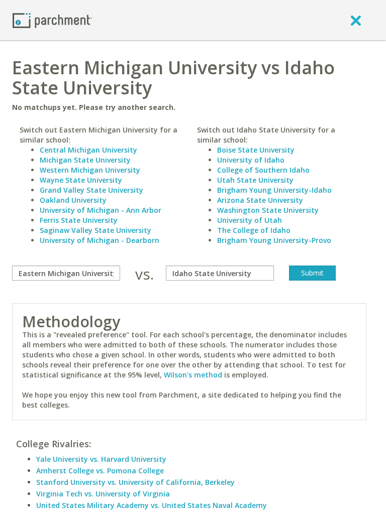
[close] (356, 20)
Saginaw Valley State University (95, 230)
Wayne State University (81, 180)
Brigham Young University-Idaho (274, 190)
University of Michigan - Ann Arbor (100, 210)
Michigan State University (85, 160)
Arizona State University (260, 200)
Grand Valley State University (91, 190)
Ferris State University (79, 220)
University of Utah (249, 220)
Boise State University (256, 150)
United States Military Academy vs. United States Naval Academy (151, 505)
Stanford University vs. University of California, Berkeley (135, 482)
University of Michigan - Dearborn (99, 240)
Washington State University (268, 210)
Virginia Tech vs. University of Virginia (103, 493)
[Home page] (52, 20)
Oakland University (73, 200)
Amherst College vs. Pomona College (100, 470)
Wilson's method (193, 374)
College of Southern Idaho (263, 170)
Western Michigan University (90, 170)
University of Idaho (250, 160)
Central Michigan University (88, 150)
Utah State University (255, 180)
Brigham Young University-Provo (274, 240)
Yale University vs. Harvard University (101, 459)
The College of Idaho (254, 230)
